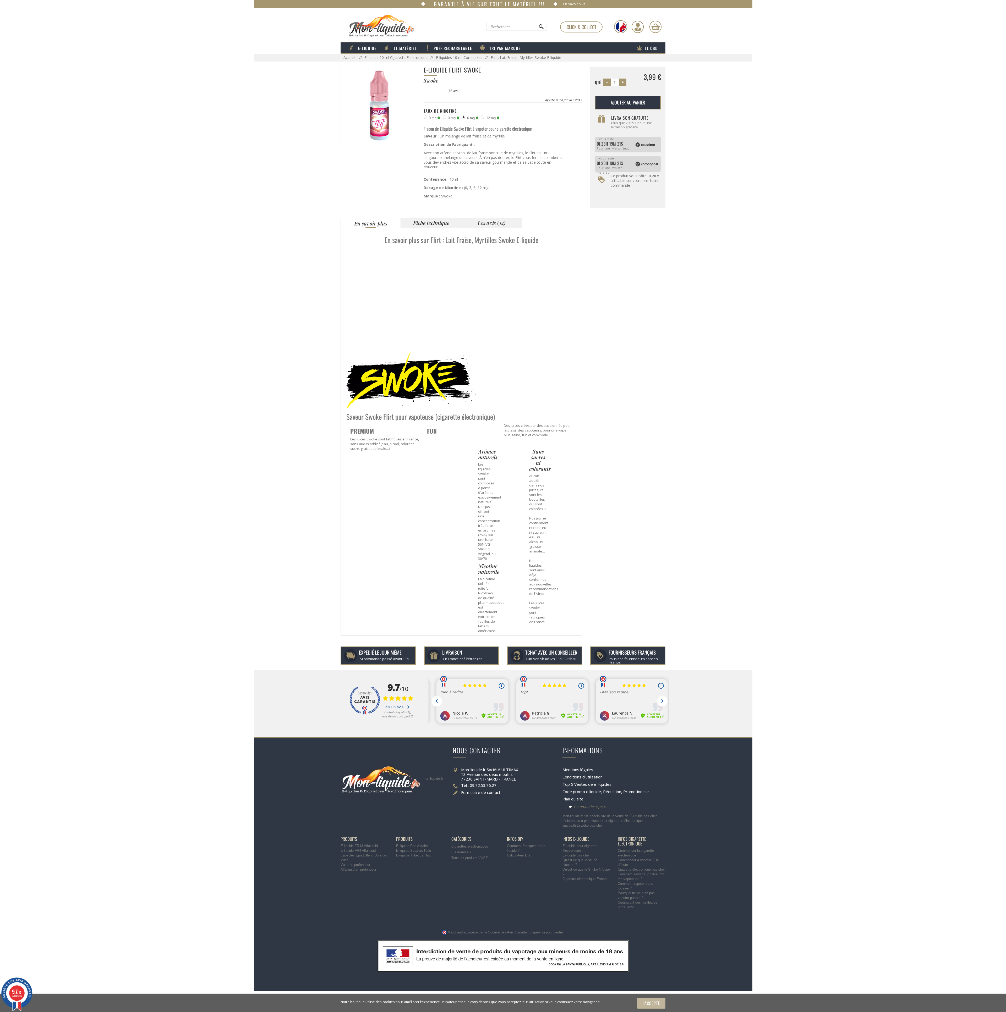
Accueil (349, 57)
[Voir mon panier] (655, 26)
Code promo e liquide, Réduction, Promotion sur (605, 791)
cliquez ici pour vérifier (547, 932)
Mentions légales (577, 769)
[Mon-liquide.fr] (377, 25)
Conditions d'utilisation (582, 776)
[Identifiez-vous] (637, 26)
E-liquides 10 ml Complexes (459, 57)
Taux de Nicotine (440, 111)
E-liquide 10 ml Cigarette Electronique (396, 57)
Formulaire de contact (480, 792)
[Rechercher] (541, 28)
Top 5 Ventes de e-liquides (586, 784)
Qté (598, 82)
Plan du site (572, 798)
